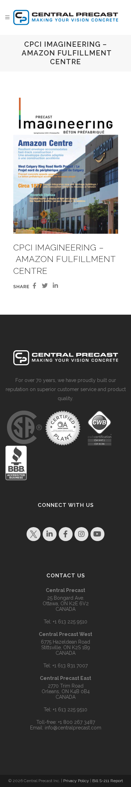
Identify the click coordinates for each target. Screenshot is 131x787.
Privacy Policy (76, 780)
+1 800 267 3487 (76, 722)
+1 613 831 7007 (70, 665)
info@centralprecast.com (73, 727)
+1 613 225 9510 (70, 621)
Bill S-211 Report (107, 780)
